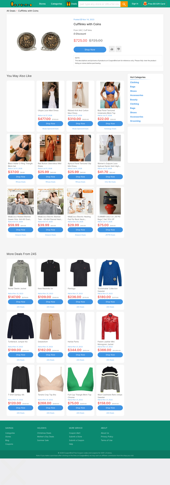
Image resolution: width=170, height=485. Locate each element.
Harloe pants (73, 341)
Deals (74, 3)
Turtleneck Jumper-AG (17, 341)
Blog (7, 440)
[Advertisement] (20, 106)
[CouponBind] (23, 3)
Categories (56, 3)
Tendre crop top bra (47, 395)
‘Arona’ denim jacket (17, 288)
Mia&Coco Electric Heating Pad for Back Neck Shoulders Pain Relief (79, 219)
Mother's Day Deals (45, 436)
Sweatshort (43, 341)
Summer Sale (43, 440)
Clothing (134, 82)
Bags (132, 86)
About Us (105, 433)
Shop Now (90, 49)
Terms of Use (106, 440)
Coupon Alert (74, 433)
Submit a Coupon (76, 440)
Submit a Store (75, 436)
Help (71, 444)
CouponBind (84, 455)
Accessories (136, 95)
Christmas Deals (44, 433)
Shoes (133, 91)
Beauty (133, 99)
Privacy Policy (107, 436)
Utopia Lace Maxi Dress (48, 110)
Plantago (71, 288)
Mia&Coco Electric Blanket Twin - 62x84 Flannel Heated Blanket (50, 219)
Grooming (135, 121)
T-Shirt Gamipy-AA (16, 395)
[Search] (124, 4)
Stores (42, 3)
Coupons (9, 444)
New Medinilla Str (45, 288)
